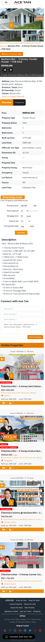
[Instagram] (15, 630)
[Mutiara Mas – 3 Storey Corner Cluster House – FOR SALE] (22, 555)
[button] (18, 636)
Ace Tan (23, 301)
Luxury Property (15, 604)
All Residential (26, 43)
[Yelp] (35, 630)
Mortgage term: (13, 216)
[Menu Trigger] (39, 8)
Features (19, 102)
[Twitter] (30, 630)
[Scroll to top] (39, 636)
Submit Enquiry (35, 337)
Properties (13, 43)
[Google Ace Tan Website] (4, 630)
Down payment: (13, 211)
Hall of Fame (29, 607)
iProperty (37, 611)
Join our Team (25, 611)
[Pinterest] (40, 630)
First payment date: (11, 226)
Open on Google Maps (12, 96)
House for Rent (17, 607)
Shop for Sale (21, 600)
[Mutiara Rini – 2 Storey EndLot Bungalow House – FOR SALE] (22, 429)
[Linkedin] (25, 630)
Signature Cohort (11, 611)
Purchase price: (13, 206)
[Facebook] (9, 630)
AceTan (3, 43)
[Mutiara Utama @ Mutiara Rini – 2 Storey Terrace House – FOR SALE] (22, 494)
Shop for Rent (34, 600)
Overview (7, 102)
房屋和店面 (9, 600)
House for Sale (30, 604)
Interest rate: (14, 221)
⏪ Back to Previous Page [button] (11, 54)
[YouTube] (20, 630)
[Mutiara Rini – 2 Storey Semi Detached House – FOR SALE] (22, 367)
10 (3, 421)
